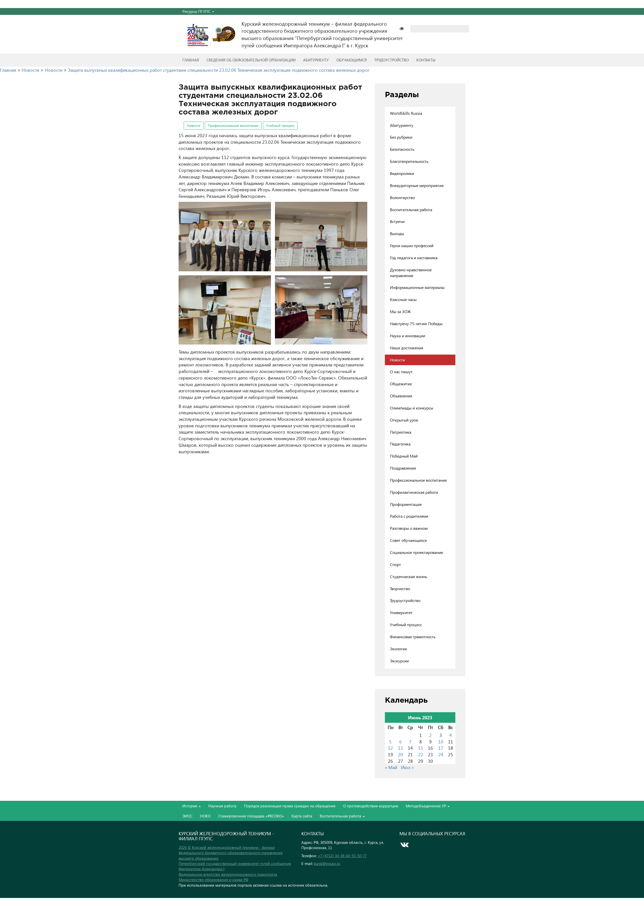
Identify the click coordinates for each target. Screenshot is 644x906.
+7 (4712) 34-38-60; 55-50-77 (342, 855)
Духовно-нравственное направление (411, 272)
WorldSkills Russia (406, 113)
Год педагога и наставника (413, 257)
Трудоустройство (391, 59)
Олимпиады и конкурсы (411, 407)
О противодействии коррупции (370, 805)
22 (420, 754)
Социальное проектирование (416, 552)
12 (390, 748)
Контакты (425, 59)
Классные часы (403, 299)
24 (440, 754)
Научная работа (222, 805)
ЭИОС (187, 815)
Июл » (407, 767)
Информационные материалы (417, 287)
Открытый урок (404, 420)
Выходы (397, 233)
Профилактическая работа (414, 492)
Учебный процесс (280, 125)
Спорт (395, 564)
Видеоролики (402, 173)
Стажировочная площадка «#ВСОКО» (251, 815)
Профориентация (406, 504)
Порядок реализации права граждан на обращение (290, 805)
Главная (190, 59)
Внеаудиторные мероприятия (417, 185)
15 (420, 748)
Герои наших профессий (411, 245)
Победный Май (404, 456)
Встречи (397, 221)
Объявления (401, 395)
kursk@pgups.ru (327, 863)
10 (440, 741)
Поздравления (403, 468)
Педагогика (400, 443)
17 (440, 748)
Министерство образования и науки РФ (213, 879)
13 (400, 748)
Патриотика (400, 432)
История (190, 805)
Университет (401, 612)
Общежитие (401, 383)
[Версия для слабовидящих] (404, 28)
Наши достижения (406, 347)
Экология (398, 648)
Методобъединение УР (426, 805)
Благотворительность (409, 161)
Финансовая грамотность (412, 636)
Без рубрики (401, 137)
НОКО (205, 815)
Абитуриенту (316, 59)
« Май (391, 767)
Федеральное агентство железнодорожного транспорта (228, 874)
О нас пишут (401, 371)
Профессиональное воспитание (233, 125)
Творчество (400, 588)
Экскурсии (399, 660)
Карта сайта (302, 815)
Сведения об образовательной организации (251, 59)
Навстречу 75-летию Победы (416, 323)
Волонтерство (402, 197)
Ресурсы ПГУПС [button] (197, 11)
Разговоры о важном (409, 528)
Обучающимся (351, 59)
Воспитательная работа (411, 209)
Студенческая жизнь (408, 576)
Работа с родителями (409, 516)
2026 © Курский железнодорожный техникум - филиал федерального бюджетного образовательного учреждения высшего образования (231, 853)
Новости (193, 125)
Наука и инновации (407, 335)
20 (400, 754)
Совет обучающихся (408, 540)
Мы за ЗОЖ (400, 311)
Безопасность (402, 149)
